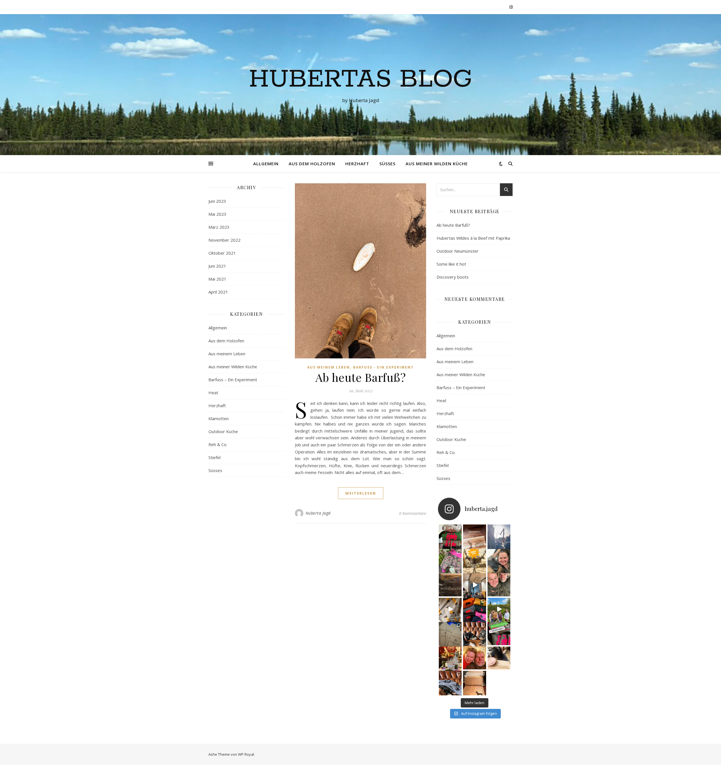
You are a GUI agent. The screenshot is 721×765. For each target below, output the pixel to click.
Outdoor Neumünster (458, 251)
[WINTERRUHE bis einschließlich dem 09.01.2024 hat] (450, 658)
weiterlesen (360, 493)
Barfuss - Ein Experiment (383, 367)
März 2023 (219, 227)
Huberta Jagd (318, 513)
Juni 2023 (217, 201)
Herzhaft (357, 163)
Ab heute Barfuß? (360, 377)
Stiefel (214, 457)
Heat (213, 392)
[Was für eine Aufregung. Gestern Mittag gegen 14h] (450, 682)
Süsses (387, 163)
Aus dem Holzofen (312, 163)
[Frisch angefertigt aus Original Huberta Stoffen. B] (450, 560)
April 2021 (218, 292)
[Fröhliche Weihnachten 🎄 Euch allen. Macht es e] (474, 658)
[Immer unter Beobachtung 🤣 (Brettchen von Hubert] (499, 658)
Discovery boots (453, 277)
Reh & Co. (217, 444)
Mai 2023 (217, 214)
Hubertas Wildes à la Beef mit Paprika (473, 238)
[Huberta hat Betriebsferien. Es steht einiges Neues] (499, 560)
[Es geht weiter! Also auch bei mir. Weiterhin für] (499, 633)
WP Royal (246, 754)
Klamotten (218, 418)
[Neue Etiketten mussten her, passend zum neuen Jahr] (450, 633)
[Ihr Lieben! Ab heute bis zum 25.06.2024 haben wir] (450, 584)
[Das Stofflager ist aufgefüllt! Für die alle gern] (450, 609)
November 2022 (224, 240)
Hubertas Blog (360, 79)
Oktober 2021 (222, 253)
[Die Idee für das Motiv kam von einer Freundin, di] (474, 536)
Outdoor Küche (223, 431)
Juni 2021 (217, 266)
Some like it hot (451, 264)
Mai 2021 (217, 279)
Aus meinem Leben (226, 353)
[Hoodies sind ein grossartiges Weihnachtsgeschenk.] (450, 536)
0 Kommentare (412, 513)
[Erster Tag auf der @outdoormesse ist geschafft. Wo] (474, 584)
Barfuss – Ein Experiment (232, 379)
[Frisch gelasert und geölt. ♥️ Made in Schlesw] (474, 682)
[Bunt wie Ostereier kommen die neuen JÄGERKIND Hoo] (474, 609)
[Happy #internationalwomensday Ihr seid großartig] (499, 609)
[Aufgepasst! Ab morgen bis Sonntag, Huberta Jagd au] (474, 560)
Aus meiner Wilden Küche (437, 163)
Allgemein (266, 163)
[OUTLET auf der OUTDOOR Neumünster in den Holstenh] (499, 584)
